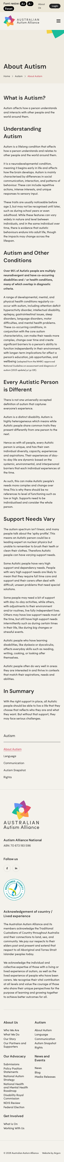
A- (30, 4)
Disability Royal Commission (14, 1096)
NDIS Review (12, 1103)
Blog (38, 1072)
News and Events (42, 1058)
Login (55, 5)
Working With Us (14, 1128)
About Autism (13, 749)
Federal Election (14, 1107)
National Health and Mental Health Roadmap (16, 1087)
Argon (57, 1153)
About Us (11, 1022)
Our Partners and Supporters (15, 1044)
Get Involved (13, 1116)
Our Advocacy (15, 1056)
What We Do (11, 1034)
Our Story (10, 1039)
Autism (40, 1022)
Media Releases (45, 1076)
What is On (11, 1124)
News (38, 1068)
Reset (9, 8)
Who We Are (11, 1030)
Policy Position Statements (13, 1070)
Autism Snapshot (15, 770)
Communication (14, 763)
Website (46, 1153)
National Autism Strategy (14, 1077)
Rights (8, 777)
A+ (23, 4)
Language (10, 756)
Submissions (11, 1064)
